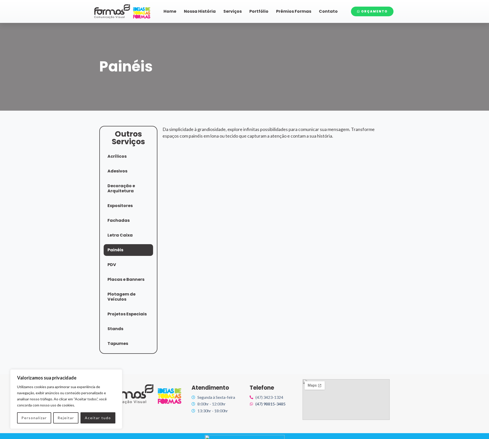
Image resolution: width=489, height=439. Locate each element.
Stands (115, 329)
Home (170, 11)
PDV (111, 265)
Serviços (232, 11)
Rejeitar (66, 418)
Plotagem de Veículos (121, 296)
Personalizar (34, 418)
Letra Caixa (120, 235)
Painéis (115, 250)
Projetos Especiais (127, 314)
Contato (328, 11)
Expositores (120, 206)
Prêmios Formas (293, 11)
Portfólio (258, 11)
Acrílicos (117, 156)
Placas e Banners (125, 279)
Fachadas (118, 220)
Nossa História (200, 11)
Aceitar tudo (98, 418)
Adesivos (117, 171)
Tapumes (117, 343)
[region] (66, 399)
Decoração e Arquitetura (121, 188)
